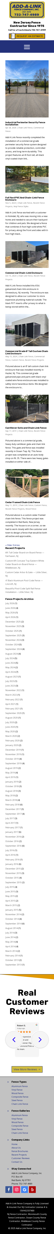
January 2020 (11, 745)
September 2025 (13, 635)
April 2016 (10, 854)
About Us (16, 1147)
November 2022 (13, 690)
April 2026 (10, 617)
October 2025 (12, 630)
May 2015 (10, 896)
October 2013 (12, 960)
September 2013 (13, 964)
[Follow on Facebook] (8, 1189)
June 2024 (10, 662)
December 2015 (13, 868)
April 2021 (10, 704)
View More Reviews (25, 1069)
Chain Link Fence (25, 127)
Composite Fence (20, 1096)
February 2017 (12, 827)
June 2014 (10, 937)
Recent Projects (19, 1154)
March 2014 (11, 951)
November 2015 (13, 873)
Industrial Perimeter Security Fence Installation (25, 123)
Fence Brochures (20, 1151)
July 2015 (9, 887)
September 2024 (13, 649)
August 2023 (11, 676)
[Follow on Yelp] (32, 1189)
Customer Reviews (21, 1158)
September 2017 (13, 813)
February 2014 (12, 955)
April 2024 (10, 672)
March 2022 (11, 694)
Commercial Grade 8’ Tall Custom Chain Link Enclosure (26, 352)
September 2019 (13, 763)
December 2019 (13, 749)
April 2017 (10, 822)
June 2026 (10, 608)
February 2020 (12, 740)
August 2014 (11, 928)
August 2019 (11, 768)
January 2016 (11, 864)
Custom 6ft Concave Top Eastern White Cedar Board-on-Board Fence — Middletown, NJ (24, 564)
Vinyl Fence (17, 1089)
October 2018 (12, 786)
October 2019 (12, 758)
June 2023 (10, 685)
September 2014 (13, 923)
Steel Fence (17, 1100)
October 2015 (12, 877)
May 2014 (10, 941)
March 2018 (11, 800)
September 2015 (13, 882)
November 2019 (13, 754)
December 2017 (13, 809)
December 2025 (13, 621)
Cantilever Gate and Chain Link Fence (26, 428)
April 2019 (10, 777)
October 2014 (12, 919)
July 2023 (9, 681)
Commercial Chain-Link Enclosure (23, 273)
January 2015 (11, 909)
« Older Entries (12, 545)
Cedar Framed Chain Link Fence (22, 502)
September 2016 (13, 845)
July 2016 (9, 850)
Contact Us (17, 1161)
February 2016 (12, 859)
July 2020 (9, 722)
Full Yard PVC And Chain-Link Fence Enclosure (24, 198)
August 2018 (11, 791)
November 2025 (13, 626)
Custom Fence (18, 360)
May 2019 (10, 772)
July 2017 (9, 818)
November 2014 (13, 914)
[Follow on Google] (24, 1189)
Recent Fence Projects (34, 360)
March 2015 (11, 905)
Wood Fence (31, 509)
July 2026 (9, 603)
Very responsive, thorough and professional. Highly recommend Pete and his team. (26, 1043)
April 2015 (10, 900)
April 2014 (10, 946)
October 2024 (12, 644)
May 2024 (10, 667)
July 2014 (9, 932)
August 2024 (11, 653)
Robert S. (21, 1025)
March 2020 (11, 736)
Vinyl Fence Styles (21, 206)
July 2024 (9, 658)
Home (14, 1144)
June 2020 (10, 726)
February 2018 (12, 804)
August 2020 (11, 717)
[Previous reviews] (13, 1039)
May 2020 (10, 731)
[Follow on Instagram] (16, 1189)
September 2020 (13, 713)
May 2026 (10, 612)
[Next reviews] (40, 1039)
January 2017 (11, 832)
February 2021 (12, 708)
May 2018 (10, 795)
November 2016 (13, 836)
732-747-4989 (38, 30)
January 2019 (11, 781)
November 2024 (13, 640)
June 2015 (10, 891)
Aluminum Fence (20, 1086)
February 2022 (12, 699)
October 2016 (12, 841)
